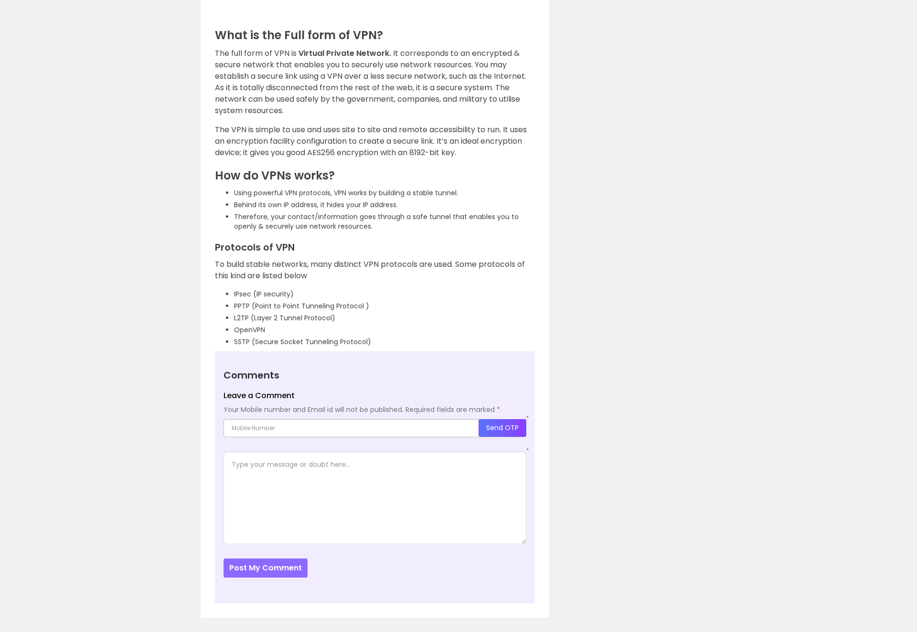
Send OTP (502, 427)
